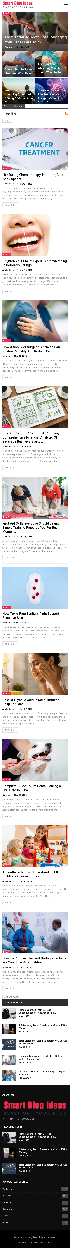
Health (6, 13)
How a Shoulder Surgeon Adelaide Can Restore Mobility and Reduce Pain (31, 349)
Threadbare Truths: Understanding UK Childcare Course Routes (30, 874)
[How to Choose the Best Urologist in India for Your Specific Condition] (35, 932)
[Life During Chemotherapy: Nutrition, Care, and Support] (35, 149)
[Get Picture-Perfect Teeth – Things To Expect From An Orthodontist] (9, 1075)
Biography (7, 1209)
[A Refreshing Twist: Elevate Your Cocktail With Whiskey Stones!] (9, 1029)
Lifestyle (6, 1216)
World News (8, 1189)
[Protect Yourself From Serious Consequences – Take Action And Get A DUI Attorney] (9, 1013)
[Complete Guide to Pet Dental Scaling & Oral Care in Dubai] (35, 760)
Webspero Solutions (42, 1242)
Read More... (10, 205)
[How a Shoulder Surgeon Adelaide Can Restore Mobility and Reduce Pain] (35, 321)
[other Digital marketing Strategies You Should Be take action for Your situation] (9, 1044)
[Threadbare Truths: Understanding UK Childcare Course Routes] (35, 846)
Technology (7, 1202)
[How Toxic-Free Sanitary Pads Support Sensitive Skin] (35, 588)
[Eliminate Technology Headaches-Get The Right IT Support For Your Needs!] (9, 1060)
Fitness (7, 121)
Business (6, 1196)
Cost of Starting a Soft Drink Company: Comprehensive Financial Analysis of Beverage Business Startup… (31, 437)
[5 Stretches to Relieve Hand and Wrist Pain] (18, 64)
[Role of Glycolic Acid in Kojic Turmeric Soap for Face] (35, 674)
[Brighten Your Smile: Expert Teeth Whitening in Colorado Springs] (35, 235)
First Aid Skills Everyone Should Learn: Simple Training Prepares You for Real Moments (30, 528)
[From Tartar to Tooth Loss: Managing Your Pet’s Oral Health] (35, 31)
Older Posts (12, 997)
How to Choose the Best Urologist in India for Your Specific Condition (34, 960)
